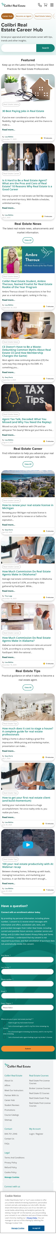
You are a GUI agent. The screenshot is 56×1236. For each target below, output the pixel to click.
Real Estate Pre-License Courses (39, 1082)
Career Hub (7, 16)
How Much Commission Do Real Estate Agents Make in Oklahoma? (26, 573)
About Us (9, 1080)
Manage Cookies (12, 1177)
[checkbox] (28, 1030)
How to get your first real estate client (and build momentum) (26, 799)
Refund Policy (11, 1167)
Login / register (36, 1133)
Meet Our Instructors (14, 1090)
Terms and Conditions (14, 1157)
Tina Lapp (8, 596)
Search (45, 47)
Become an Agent (23, 16)
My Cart (45, 5)
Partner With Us (12, 1095)
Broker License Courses (39, 1088)
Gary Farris (9, 377)
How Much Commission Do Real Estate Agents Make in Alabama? (26, 639)
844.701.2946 (11, 1133)
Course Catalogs (12, 1115)
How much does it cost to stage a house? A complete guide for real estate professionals (27, 731)
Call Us (40, 5)
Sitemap (8, 1120)
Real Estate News (10, 276)
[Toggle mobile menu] (51, 5)
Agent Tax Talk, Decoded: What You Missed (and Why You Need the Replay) (27, 421)
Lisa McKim (9, 137)
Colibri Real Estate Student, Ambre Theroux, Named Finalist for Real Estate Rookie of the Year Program (27, 284)
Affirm (7, 1085)
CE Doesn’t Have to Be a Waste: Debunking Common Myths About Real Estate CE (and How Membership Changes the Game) (26, 351)
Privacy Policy (11, 1162)
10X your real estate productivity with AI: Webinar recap (28, 865)
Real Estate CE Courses (39, 1093)
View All (28, 240)
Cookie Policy (11, 1172)
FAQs (7, 1143)
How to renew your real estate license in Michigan (27, 507)
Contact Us (9, 1138)
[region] (28, 1212)
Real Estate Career (11, 173)
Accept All (36, 1228)
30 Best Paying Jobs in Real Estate (23, 111)
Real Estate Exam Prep (39, 1098)
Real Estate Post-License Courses (40, 1104)
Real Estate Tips (10, 723)
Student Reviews (12, 1105)
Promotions (10, 1110)
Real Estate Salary (43, 16)
